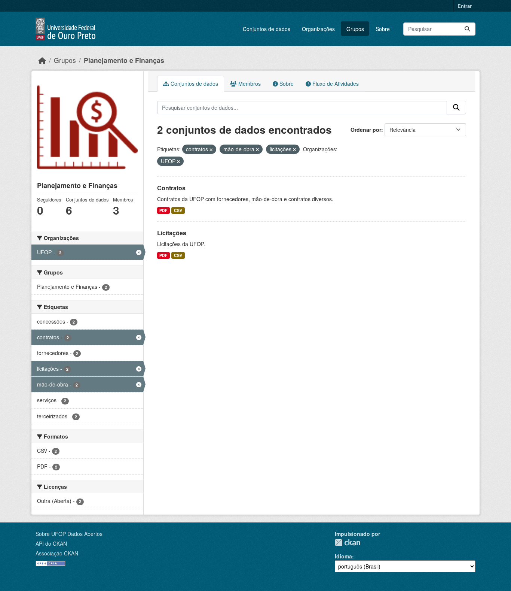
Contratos (171, 188)
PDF (163, 210)
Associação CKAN (57, 553)
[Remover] (210, 149)
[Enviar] (467, 29)
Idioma (343, 556)
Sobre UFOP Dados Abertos (69, 533)
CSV (178, 210)
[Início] (42, 60)
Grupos (355, 29)
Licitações (171, 232)
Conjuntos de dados (266, 29)
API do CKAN (51, 543)
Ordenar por (366, 129)
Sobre (383, 29)
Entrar (465, 5)
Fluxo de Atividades (335, 83)
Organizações (318, 29)
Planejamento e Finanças (124, 60)
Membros (249, 83)
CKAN (347, 542)
